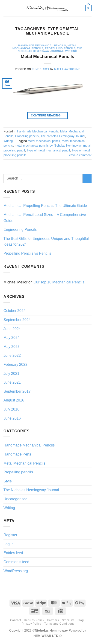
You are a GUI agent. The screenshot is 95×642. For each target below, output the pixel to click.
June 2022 (12, 355)
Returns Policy (34, 620)
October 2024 (14, 311)
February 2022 (15, 364)
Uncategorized (15, 499)
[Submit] (87, 178)
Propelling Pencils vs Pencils (27, 253)
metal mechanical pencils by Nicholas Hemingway (48, 145)
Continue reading (47, 115)
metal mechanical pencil (44, 141)
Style (7, 481)
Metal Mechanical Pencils (47, 56)
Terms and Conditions (59, 623)
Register (10, 535)
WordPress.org (15, 571)
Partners (53, 620)
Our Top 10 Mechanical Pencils (58, 282)
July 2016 (11, 409)
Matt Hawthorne (67, 69)
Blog (80, 620)
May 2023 (11, 347)
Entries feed (13, 553)
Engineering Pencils (20, 229)
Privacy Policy (31, 623)
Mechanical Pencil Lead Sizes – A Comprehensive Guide (44, 218)
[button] (6, 8)
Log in (8, 544)
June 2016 (12, 418)
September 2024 (17, 320)
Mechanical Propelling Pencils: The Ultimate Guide (45, 206)
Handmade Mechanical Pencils (42, 45)
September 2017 (17, 391)
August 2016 (13, 400)
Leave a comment (80, 155)
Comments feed (16, 562)
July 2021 (11, 374)
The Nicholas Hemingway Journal (50, 49)
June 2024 (12, 329)
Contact (15, 620)
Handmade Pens (17, 454)
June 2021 (12, 382)
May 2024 (11, 338)
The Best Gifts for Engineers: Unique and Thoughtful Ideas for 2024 (46, 242)
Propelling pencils (60, 48)
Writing (71, 51)
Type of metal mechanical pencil (48, 150)
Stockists (68, 620)
